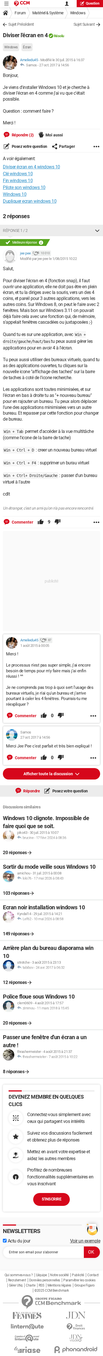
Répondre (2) (22, 135)
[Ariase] (27, 1350)
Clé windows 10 (18, 173)
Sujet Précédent (21, 24)
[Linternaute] (27, 1326)
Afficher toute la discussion (48, 774)
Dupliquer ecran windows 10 (29, 201)
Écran (27, 47)
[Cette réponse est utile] (40, 522)
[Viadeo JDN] (76, 1338)
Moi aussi (54, 135)
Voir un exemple (85, 1241)
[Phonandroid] (76, 1349)
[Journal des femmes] (27, 1315)
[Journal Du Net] (76, 1315)
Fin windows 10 (18, 180)
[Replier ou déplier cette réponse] (97, 230)
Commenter (22, 522)
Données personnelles (44, 1280)
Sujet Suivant (84, 24)
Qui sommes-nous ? (19, 1275)
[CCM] (22, 3)
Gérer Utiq (16, 1285)
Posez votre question (29, 146)
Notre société (59, 1275)
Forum (20, 13)
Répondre (31, 791)
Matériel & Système (48, 13)
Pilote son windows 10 (24, 187)
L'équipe (41, 1275)
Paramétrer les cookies (79, 1280)
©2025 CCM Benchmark (51, 1291)
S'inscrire (51, 1199)
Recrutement (17, 1280)
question (93, 3)
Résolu (59, 36)
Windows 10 (14, 194)
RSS (41, 1285)
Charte (30, 1285)
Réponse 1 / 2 (15, 230)
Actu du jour (18, 1241)
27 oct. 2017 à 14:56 (54, 65)
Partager (67, 146)
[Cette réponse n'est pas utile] (57, 522)
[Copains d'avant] (27, 1338)
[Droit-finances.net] (76, 1327)
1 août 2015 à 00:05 (34, 645)
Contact (93, 1275)
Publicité (78, 1275)
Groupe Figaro (84, 1285)
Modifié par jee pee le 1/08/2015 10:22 (48, 259)
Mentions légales (59, 1285)
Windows (78, 13)
